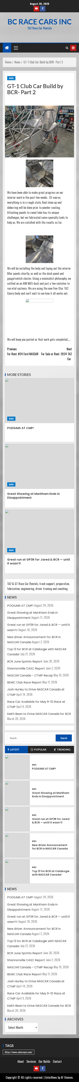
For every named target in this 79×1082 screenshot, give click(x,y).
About (20, 1061)
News (11, 78)
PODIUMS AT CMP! (20, 428)
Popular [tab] (40, 749)
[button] (15, 47)
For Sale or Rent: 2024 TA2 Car (56, 354)
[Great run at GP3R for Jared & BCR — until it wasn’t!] (39, 532)
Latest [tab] (14, 749)
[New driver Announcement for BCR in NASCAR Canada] (17, 845)
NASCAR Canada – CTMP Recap (30, 675)
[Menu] (15, 47)
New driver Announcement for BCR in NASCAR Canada (50, 846)
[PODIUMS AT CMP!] (39, 400)
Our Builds (44, 1061)
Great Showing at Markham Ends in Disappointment (33, 496)
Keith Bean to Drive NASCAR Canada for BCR (39, 714)
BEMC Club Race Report (24, 682)
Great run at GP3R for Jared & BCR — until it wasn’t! (38, 561)
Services (31, 1061)
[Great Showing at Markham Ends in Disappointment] (39, 466)
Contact (57, 1061)
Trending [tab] (64, 749)
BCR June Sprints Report (24, 661)
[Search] (67, 47)
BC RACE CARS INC (40, 21)
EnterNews (51, 1077)
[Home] (7, 47)
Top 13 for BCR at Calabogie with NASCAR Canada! (50, 872)
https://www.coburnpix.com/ (18, 1052)
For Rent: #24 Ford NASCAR (22, 351)
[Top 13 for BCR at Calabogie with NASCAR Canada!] (17, 871)
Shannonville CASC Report (26, 668)
